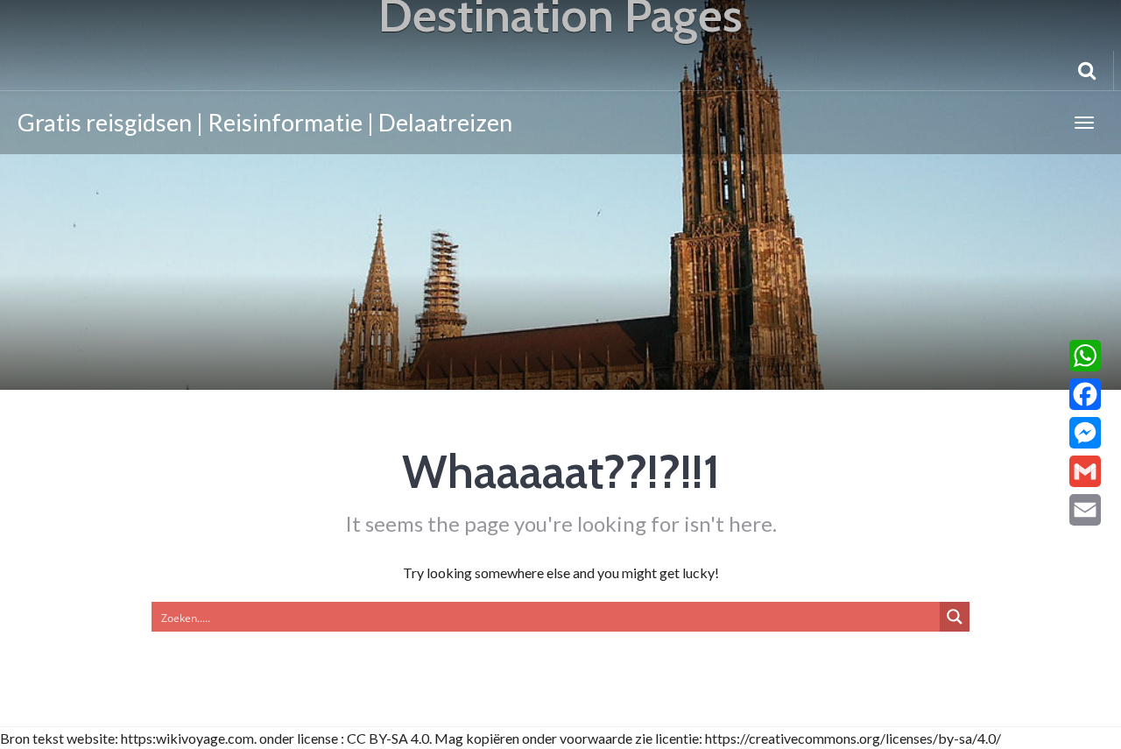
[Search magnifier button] (954, 617)
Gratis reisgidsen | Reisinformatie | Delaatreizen (265, 122)
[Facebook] (1085, 394)
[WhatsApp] (1085, 355)
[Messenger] (1085, 432)
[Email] (1085, 510)
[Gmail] (1085, 471)
